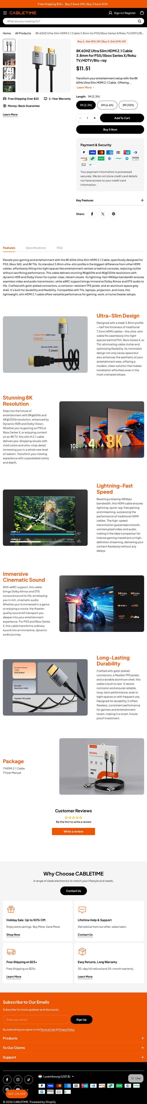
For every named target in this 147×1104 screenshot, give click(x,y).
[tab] (9, 249)
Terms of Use (48, 1029)
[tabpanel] (73, 277)
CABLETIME (20, 1101)
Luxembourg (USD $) (56, 1076)
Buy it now (110, 129)
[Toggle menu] (5, 13)
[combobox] (73, 21)
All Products (23, 33)
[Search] (139, 21)
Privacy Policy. (66, 1029)
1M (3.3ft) (86, 105)
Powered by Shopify (43, 1101)
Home (7, 33)
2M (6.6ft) (107, 105)
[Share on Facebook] (92, 214)
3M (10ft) (128, 105)
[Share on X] (103, 214)
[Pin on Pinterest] (113, 214)
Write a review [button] (73, 831)
